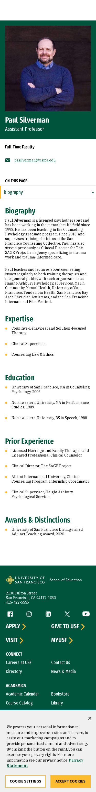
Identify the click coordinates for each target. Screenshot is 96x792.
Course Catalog (19, 703)
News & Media (63, 671)
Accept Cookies (71, 781)
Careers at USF (18, 662)
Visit (12, 640)
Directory (14, 671)
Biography (13, 192)
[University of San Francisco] (27, 582)
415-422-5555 (17, 602)
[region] (48, 751)
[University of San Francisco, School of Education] (68, 582)
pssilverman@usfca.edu (35, 160)
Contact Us (60, 662)
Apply (13, 626)
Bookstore (60, 694)
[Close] (89, 718)
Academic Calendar (22, 694)
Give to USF (65, 626)
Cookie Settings (25, 781)
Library (57, 703)
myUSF (59, 640)
